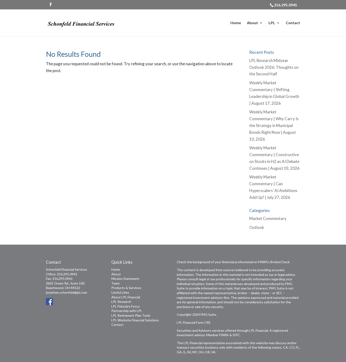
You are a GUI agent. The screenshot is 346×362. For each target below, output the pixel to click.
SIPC (236, 335)
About (252, 23)
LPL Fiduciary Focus (125, 306)
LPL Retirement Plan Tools (130, 315)
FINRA (224, 335)
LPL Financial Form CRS (193, 322)
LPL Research (121, 302)
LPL (272, 23)
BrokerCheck (280, 262)
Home (235, 23)
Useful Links (120, 292)
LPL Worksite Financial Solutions (135, 320)
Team (115, 283)
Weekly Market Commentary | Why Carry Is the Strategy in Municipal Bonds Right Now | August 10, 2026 (274, 125)
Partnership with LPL (126, 311)
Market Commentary (267, 218)
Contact (293, 23)
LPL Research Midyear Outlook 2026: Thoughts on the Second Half (273, 67)
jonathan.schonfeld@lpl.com (66, 292)
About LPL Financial (125, 297)
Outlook (256, 227)
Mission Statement (125, 279)
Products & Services (126, 288)
